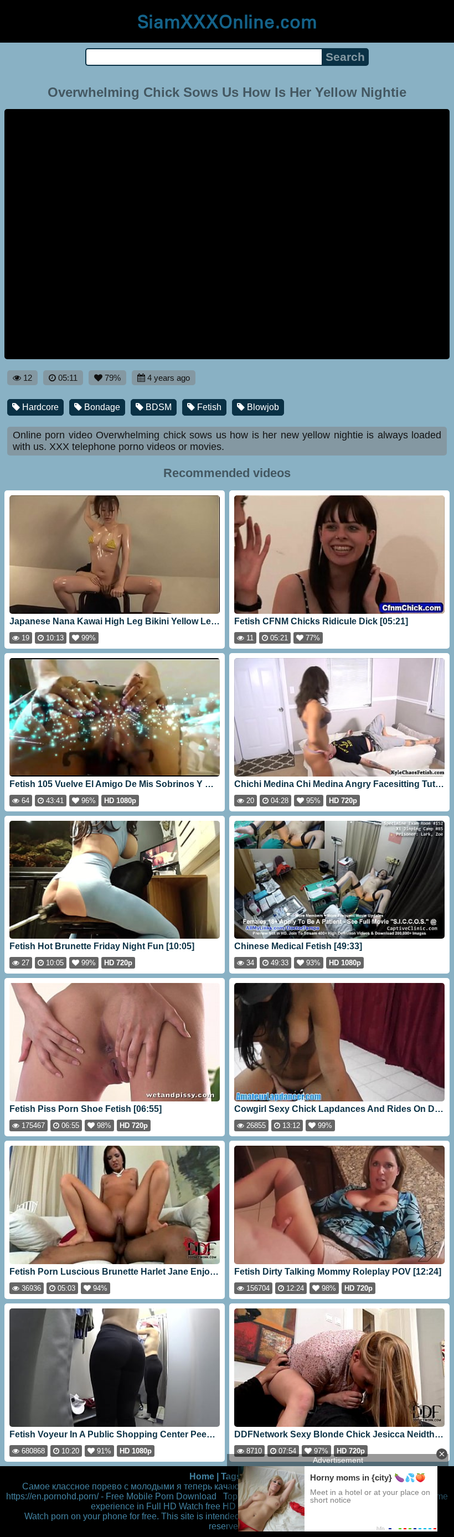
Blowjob (262, 407)
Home (201, 1476)
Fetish (208, 407)
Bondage (101, 407)
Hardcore (39, 407)
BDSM (157, 407)
